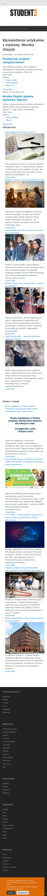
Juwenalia (6, 745)
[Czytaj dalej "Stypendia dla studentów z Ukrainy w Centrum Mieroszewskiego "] (24, 247)
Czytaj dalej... (8, 89)
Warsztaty (6, 748)
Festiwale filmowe (9, 732)
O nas (5, 854)
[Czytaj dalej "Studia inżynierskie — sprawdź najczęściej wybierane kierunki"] (24, 353)
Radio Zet (10, 85)
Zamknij (11, 893)
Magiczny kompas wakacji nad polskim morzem (24, 180)
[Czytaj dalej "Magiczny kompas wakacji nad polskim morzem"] (24, 194)
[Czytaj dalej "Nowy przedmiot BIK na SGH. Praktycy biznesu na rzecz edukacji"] (24, 638)
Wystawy (6, 754)
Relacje (5, 787)
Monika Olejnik (12, 83)
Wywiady (6, 783)
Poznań (5, 703)
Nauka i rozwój (8, 825)
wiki (4, 767)
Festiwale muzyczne (10, 729)
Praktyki (5, 861)
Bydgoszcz (6, 696)
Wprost (9, 120)
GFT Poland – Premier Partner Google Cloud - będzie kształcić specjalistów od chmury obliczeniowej (24, 517)
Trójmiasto (6, 709)
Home (5, 29)
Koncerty (6, 738)
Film (4, 813)
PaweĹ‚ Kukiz (11, 80)
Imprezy (5, 735)
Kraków (5, 700)
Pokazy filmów (8, 757)
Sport (4, 835)
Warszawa (6, 712)
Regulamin (6, 858)
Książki (5, 819)
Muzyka (5, 809)
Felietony (6, 793)
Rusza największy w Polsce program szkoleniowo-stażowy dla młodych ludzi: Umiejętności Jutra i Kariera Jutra (21, 408)
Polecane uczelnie (9, 867)
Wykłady (6, 751)
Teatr (4, 816)
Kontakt (5, 870)
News (11, 29)
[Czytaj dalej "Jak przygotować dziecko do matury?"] (24, 146)
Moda (5, 832)
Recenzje (6, 790)
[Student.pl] (23, 13)
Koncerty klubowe (9, 742)
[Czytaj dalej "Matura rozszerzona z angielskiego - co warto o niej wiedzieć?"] (24, 300)
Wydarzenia (7, 764)
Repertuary (7, 761)
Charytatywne (7, 828)
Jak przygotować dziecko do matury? (20, 132)
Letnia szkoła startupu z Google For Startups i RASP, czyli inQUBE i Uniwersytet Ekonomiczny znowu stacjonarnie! (24, 461)
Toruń (5, 706)
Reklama (6, 864)
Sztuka (5, 822)
